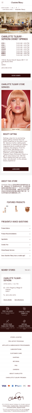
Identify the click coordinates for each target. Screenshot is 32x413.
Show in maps (16, 75)
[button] (16, 228)
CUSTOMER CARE (16, 353)
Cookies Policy (14, 405)
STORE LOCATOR (16, 337)
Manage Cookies (21, 407)
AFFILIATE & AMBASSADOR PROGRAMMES (16, 345)
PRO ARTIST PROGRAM (16, 341)
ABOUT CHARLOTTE (16, 373)
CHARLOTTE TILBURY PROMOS (16, 377)
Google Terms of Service (19, 410)
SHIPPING (16, 357)
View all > (28, 270)
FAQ (16, 365)
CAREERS (16, 369)
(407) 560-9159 (6, 68)
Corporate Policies (11, 407)
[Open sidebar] (2, 2)
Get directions (19, 300)
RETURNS (16, 361)
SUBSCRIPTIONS (16, 349)
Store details (8, 300)
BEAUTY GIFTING (10, 134)
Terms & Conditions (24, 405)
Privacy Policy (6, 405)
